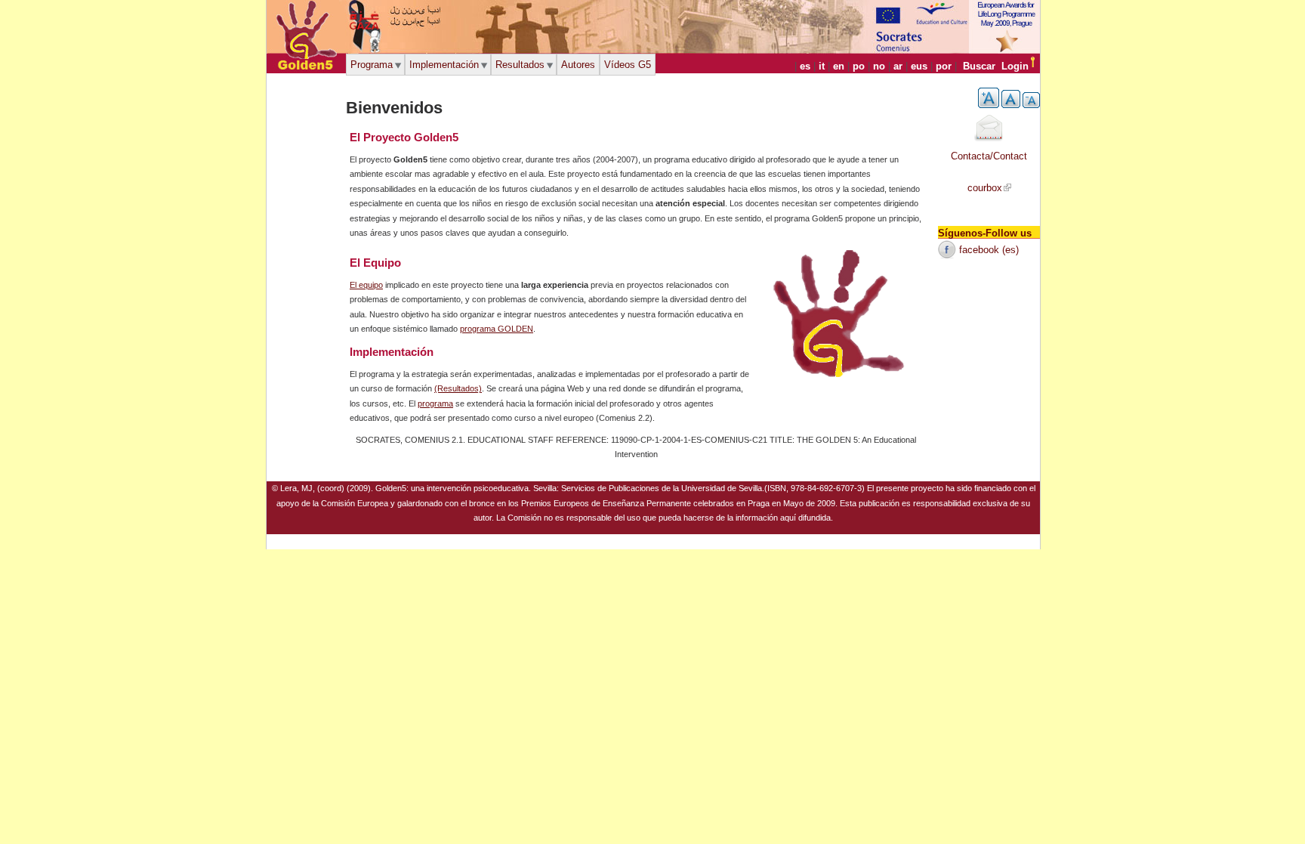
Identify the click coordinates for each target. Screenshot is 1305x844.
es (805, 66)
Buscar (979, 66)
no (879, 66)
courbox (984, 187)
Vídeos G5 (627, 64)
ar (897, 66)
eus (919, 66)
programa (435, 403)
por (944, 66)
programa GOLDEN (496, 328)
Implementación (444, 64)
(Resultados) (458, 388)
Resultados (520, 64)
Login (1015, 66)
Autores (578, 64)
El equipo (366, 284)
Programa (371, 64)
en (838, 66)
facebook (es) (989, 249)
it (822, 66)
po (859, 66)
